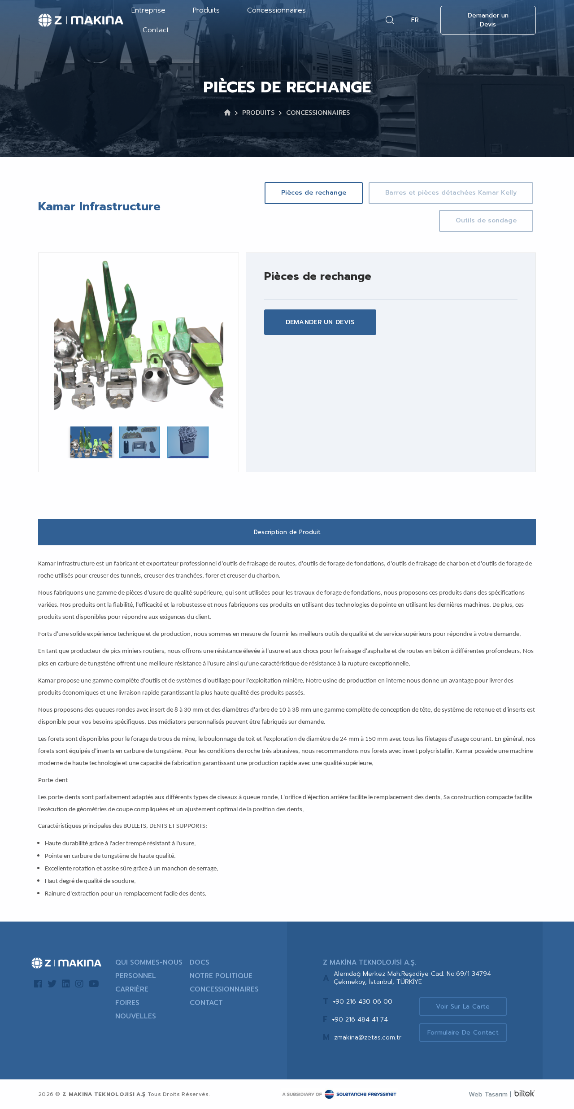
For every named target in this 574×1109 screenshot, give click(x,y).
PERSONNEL (135, 976)
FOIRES (127, 1003)
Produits (206, 10)
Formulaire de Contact (463, 1032)
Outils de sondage (486, 220)
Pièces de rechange (313, 192)
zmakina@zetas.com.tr (367, 1037)
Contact (156, 30)
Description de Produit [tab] (287, 532)
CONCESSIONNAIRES (318, 112)
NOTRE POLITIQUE (221, 976)
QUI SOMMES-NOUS (149, 962)
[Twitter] (52, 984)
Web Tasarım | (490, 1094)
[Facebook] (38, 984)
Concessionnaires (276, 10)
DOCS (199, 962)
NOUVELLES (135, 1016)
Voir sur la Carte (463, 1006)
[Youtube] (94, 984)
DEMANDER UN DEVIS (320, 322)
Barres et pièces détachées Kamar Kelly (451, 192)
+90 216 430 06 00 (362, 1001)
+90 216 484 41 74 (360, 1019)
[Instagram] (79, 984)
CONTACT (206, 1003)
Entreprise (148, 10)
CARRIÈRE (131, 989)
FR (415, 20)
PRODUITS (258, 112)
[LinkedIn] (66, 984)
